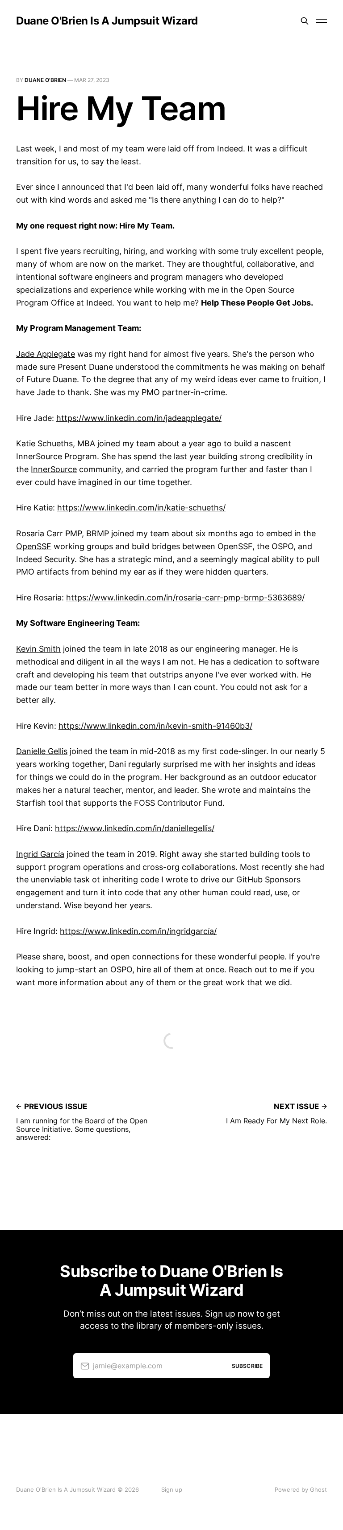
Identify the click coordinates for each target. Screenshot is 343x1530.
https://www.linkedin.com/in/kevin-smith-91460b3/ (155, 725)
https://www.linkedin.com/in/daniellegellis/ (134, 828)
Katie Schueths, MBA (55, 443)
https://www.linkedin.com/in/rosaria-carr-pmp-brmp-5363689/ (185, 597)
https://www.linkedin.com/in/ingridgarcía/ (138, 931)
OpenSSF (33, 546)
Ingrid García (40, 854)
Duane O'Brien (45, 80)
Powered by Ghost (301, 1489)
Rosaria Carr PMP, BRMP (62, 533)
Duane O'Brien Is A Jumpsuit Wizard (107, 21)
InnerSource (54, 469)
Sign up (171, 1489)
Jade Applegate (45, 354)
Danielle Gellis (41, 751)
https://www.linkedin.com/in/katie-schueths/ (141, 507)
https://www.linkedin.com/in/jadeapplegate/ (139, 418)
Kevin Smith (38, 648)
